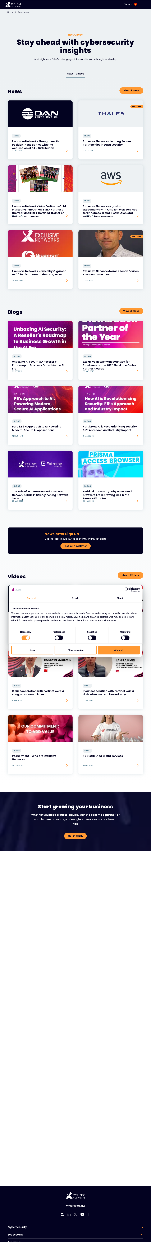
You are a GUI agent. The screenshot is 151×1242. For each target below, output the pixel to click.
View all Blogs (131, 311)
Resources (23, 12)
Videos (80, 73)
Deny (32, 650)
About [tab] (119, 598)
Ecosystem (15, 1234)
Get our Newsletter (75, 546)
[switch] (59, 637)
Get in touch (75, 836)
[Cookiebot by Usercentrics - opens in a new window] (127, 589)
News (70, 73)
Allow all (118, 650)
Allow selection (75, 650)
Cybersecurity (17, 1227)
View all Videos (130, 575)
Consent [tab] (31, 598)
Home (11, 12)
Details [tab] (75, 598)
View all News (131, 90)
